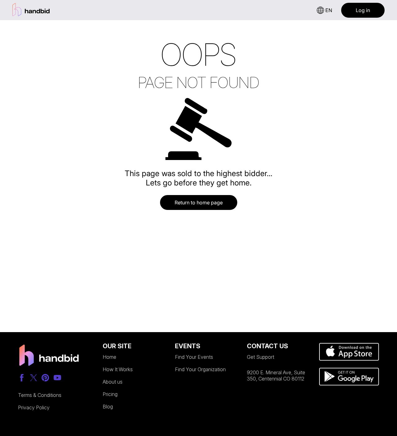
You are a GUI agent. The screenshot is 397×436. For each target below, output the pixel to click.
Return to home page (199, 202)
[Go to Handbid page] (49, 356)
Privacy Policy (34, 407)
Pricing (110, 394)
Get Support (260, 357)
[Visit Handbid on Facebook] (21, 378)
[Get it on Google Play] (349, 377)
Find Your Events (194, 357)
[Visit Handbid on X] (33, 378)
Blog (108, 406)
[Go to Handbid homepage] (31, 10)
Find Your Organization (200, 369)
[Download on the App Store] (349, 352)
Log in (363, 10)
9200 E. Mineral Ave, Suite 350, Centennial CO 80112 (276, 375)
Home (109, 357)
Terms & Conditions (39, 395)
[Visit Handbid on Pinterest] (45, 378)
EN (328, 10)
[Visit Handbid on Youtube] (57, 378)
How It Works (118, 369)
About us (113, 382)
